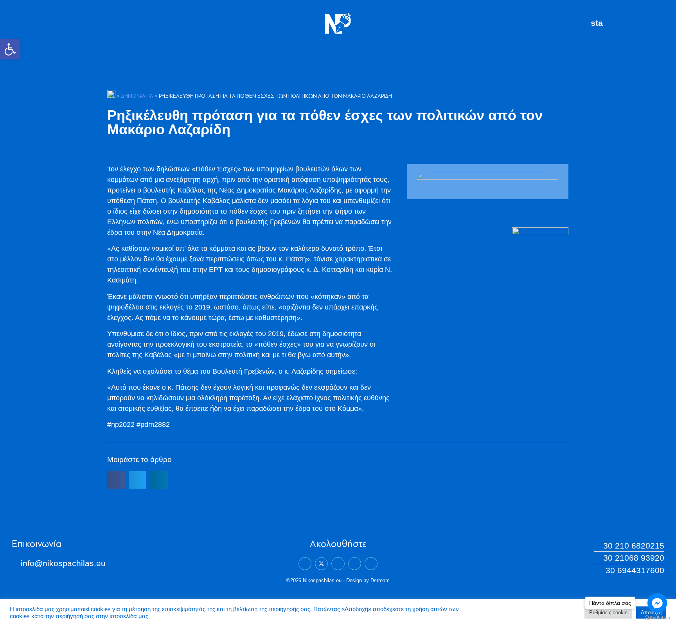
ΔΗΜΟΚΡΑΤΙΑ (137, 96)
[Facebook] (304, 563)
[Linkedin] (337, 563)
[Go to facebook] (657, 603)
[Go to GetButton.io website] (657, 618)
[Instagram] (354, 563)
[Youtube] (371, 563)
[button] (10, 49)
